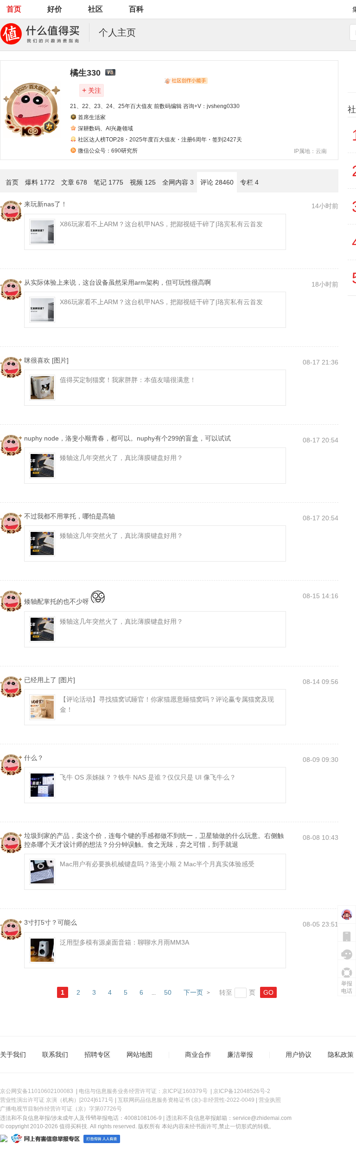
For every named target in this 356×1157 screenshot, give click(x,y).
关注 (91, 90)
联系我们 (55, 1054)
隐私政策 (341, 1054)
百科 (136, 9)
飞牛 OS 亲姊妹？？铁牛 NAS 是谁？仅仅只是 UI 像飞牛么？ (148, 777)
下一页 (193, 992)
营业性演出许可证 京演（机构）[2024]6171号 (57, 1100)
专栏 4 (249, 182)
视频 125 (143, 182)
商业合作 (198, 1054)
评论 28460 (217, 182)
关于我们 (13, 1054)
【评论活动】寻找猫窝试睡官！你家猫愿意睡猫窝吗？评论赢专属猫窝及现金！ (167, 704)
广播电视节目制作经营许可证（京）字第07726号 (61, 1109)
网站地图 (140, 1054)
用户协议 (299, 1054)
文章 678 (74, 182)
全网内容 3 (178, 182)
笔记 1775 (108, 182)
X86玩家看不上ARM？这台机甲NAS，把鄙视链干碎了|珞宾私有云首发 (161, 224)
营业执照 (270, 1100)
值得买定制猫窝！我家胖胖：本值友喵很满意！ (128, 380)
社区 (95, 9)
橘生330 (85, 72)
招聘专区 (97, 1054)
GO (268, 992)
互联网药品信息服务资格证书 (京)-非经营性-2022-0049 (186, 1100)
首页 (13, 9)
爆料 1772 (40, 182)
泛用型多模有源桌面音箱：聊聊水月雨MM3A (124, 942)
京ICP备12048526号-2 (241, 1091)
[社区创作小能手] (186, 80)
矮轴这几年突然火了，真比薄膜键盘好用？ (121, 457)
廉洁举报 (240, 1054)
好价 (54, 9)
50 (168, 992)
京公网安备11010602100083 (36, 1091)
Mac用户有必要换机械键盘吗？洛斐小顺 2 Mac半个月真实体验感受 (157, 864)
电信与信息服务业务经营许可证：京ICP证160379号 (143, 1091)
